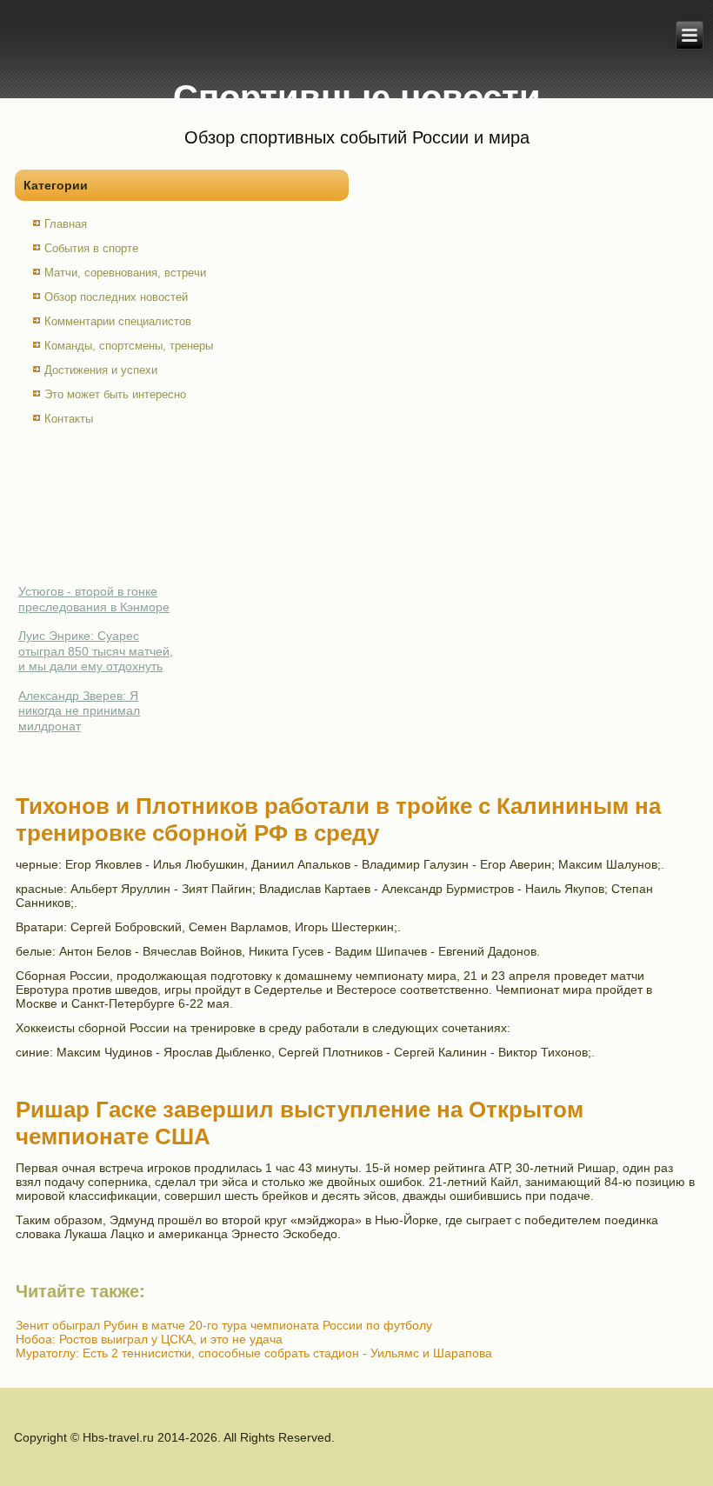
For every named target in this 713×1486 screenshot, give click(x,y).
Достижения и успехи (100, 369)
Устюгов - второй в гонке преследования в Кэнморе (94, 599)
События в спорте (91, 248)
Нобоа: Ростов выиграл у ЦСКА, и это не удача (149, 1339)
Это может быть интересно (115, 394)
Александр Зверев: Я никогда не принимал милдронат (79, 711)
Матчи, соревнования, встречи (125, 272)
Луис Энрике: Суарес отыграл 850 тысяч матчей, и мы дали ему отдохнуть (95, 651)
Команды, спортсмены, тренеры (128, 345)
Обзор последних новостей (116, 296)
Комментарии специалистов (117, 321)
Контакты (68, 418)
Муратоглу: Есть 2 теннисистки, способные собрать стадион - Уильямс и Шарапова (254, 1353)
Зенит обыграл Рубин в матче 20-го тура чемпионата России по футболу (224, 1325)
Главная (65, 223)
